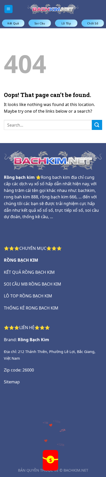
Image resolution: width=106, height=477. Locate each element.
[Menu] (8, 9)
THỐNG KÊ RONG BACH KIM (31, 308)
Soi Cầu (39, 23)
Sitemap (12, 382)
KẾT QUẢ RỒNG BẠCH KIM (29, 272)
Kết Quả (13, 23)
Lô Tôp (66, 23)
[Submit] (97, 125)
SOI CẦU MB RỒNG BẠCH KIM (32, 284)
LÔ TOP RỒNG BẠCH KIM (28, 296)
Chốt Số (92, 23)
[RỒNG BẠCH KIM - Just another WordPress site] (53, 9)
